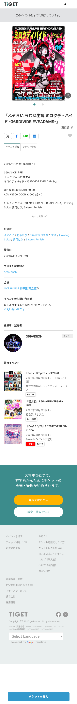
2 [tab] (42, 104)
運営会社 (10, 596)
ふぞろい (9, 235)
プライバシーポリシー (18, 590)
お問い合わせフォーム (17, 309)
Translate (40, 642)
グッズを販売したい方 (50, 548)
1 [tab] (34, 104)
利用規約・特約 (14, 579)
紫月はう (18, 239)
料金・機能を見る (38, 512)
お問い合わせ (45, 571)
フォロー (67, 336)
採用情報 (10, 602)
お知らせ (43, 536)
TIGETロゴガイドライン (51, 553)
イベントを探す (14, 536)
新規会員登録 (13, 548)
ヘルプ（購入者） (47, 559)
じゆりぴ (22, 235)
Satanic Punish (35, 239)
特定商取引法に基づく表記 (20, 585)
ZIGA (53, 235)
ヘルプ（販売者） (47, 565)
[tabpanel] (38, 63)
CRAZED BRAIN (39, 235)
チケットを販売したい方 (51, 542)
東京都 (65, 127)
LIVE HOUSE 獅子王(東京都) (20, 288)
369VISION (10, 272)
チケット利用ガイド (16, 542)
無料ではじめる (38, 500)
